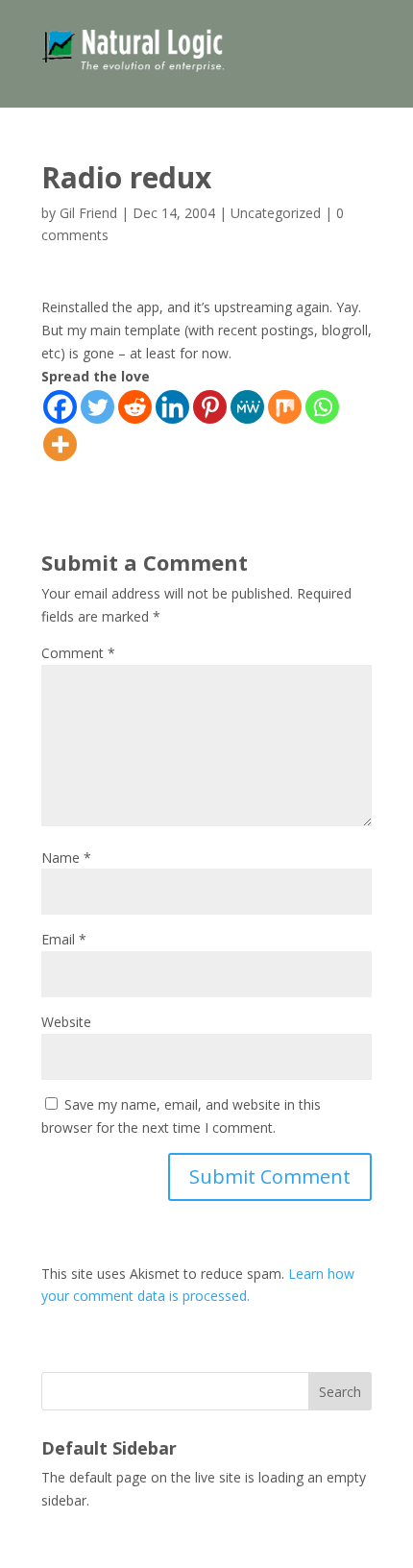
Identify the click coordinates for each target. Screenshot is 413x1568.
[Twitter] (97, 407)
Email (63, 939)
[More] (60, 444)
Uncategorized (276, 213)
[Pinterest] (210, 407)
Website (66, 1022)
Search (340, 1392)
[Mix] (285, 407)
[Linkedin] (172, 407)
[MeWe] (247, 407)
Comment (78, 653)
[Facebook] (60, 407)
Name (66, 857)
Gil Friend (88, 213)
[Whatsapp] (322, 407)
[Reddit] (135, 407)
